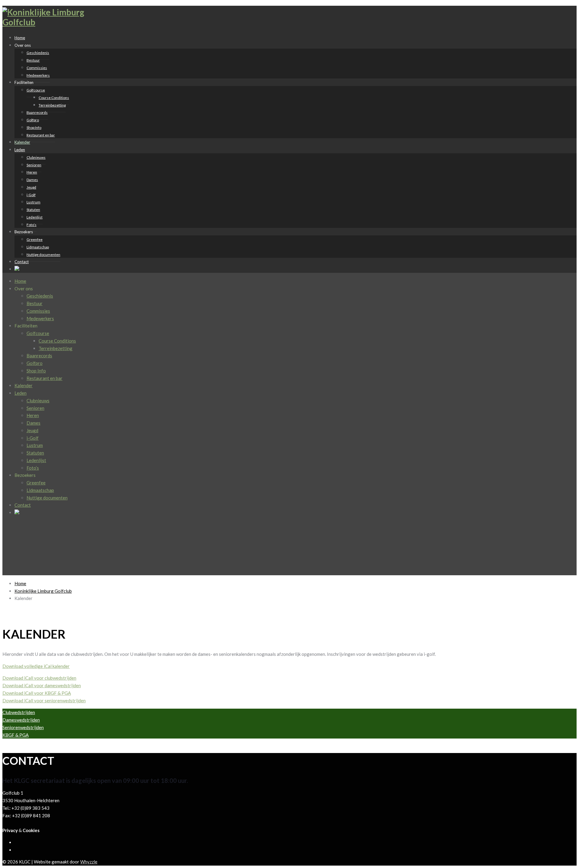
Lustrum (33, 202)
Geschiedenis (38, 52)
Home (20, 281)
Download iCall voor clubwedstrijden (39, 678)
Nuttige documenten (43, 254)
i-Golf (31, 195)
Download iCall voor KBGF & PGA (36, 693)
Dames (32, 179)
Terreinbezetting (52, 105)
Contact (21, 261)
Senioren (34, 165)
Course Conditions (54, 97)
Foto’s (33, 468)
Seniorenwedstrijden (23, 727)
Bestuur (33, 60)
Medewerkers (38, 75)
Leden (19, 149)
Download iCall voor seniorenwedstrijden (44, 700)
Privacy (10, 830)
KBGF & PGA (15, 735)
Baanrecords (37, 112)
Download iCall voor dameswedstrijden (41, 685)
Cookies (31, 830)
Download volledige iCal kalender (36, 666)
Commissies (37, 67)
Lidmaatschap (38, 247)
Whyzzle (88, 861)
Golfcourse (36, 90)
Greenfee (35, 239)
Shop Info (34, 127)
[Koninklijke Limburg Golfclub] (47, 22)
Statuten (33, 209)
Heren (32, 172)
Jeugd (31, 187)
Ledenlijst (35, 217)
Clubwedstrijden (18, 712)
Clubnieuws (36, 157)
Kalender (23, 385)
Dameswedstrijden (21, 720)
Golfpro (33, 120)
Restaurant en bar (41, 135)
